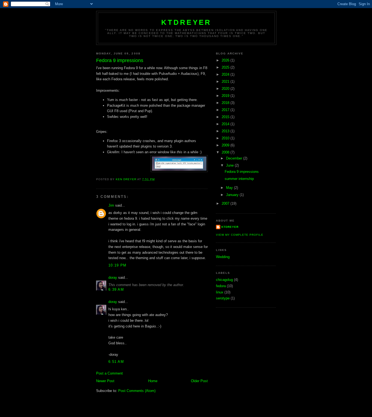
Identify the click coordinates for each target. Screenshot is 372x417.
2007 (226, 203)
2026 (226, 60)
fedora (221, 286)
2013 (226, 131)
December (234, 158)
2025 (226, 67)
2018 (226, 103)
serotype (223, 298)
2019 (226, 96)
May (230, 188)
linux (219, 292)
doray (112, 277)
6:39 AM (116, 289)
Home (152, 381)
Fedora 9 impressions (242, 172)
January (233, 195)
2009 (226, 145)
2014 (226, 124)
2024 (226, 74)
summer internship (239, 179)
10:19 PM (117, 265)
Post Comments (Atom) (136, 391)
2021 (226, 81)
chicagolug (224, 280)
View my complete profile (239, 234)
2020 (226, 89)
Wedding (223, 257)
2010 (226, 138)
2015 (226, 117)
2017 (226, 110)
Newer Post (105, 381)
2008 (226, 152)
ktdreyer (186, 22)
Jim (111, 205)
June (230, 165)
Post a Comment (109, 373)
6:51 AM (116, 362)
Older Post (199, 381)
